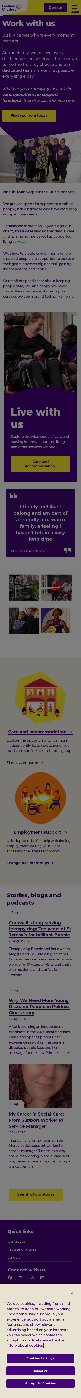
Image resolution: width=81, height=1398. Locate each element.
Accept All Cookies (40, 1383)
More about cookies (25, 1345)
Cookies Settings (40, 1358)
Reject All (40, 1371)
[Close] (72, 1293)
